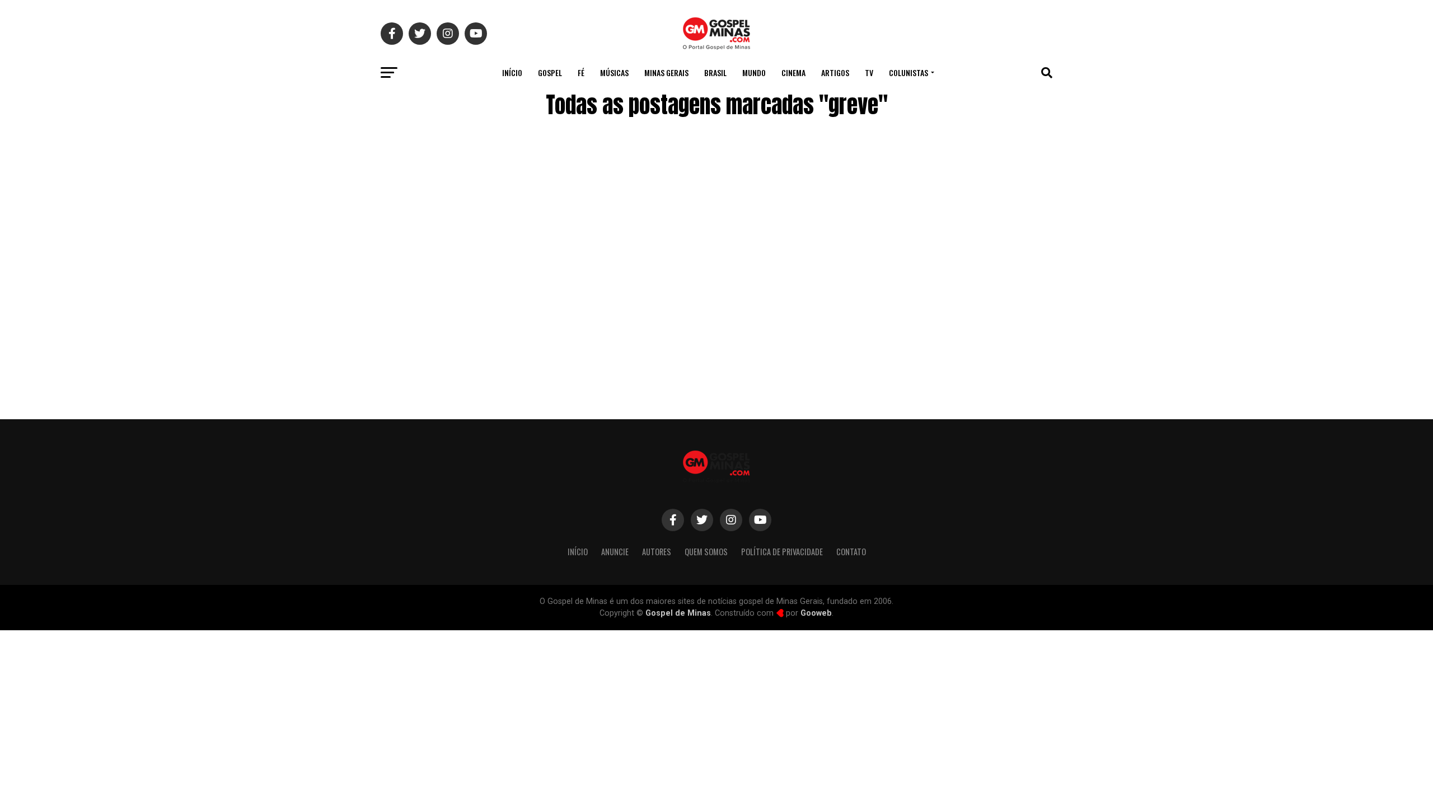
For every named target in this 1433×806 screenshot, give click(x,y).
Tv (869, 72)
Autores (656, 551)
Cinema (793, 72)
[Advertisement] (962, 315)
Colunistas (908, 72)
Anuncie (615, 551)
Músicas (614, 72)
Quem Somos (706, 551)
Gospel (550, 72)
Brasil (715, 72)
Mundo (754, 72)
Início (512, 72)
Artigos (835, 72)
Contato (851, 551)
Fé (581, 72)
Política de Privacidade (782, 551)
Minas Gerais (666, 72)
